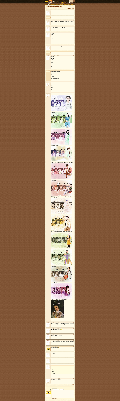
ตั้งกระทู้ (73, 8)
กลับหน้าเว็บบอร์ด (69, 8)
